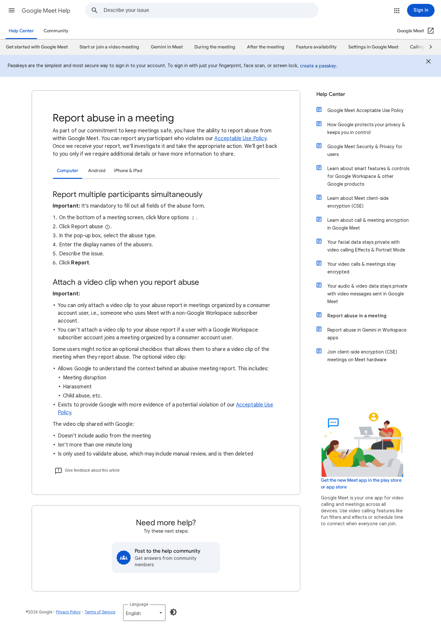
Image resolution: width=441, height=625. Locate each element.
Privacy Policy (68, 612)
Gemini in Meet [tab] (167, 47)
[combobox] (211, 10)
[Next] (428, 47)
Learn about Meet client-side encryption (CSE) (358, 202)
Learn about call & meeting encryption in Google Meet (368, 224)
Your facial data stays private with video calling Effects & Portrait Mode (366, 246)
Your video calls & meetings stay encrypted (361, 268)
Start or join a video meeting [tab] (109, 47)
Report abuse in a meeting (356, 316)
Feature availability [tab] (316, 47)
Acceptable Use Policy (240, 138)
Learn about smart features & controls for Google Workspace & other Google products (368, 176)
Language (139, 604)
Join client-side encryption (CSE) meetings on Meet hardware (362, 356)
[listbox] (144, 612)
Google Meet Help (46, 10)
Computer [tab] (67, 170)
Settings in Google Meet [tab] (373, 47)
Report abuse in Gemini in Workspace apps (366, 334)
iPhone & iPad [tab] (128, 170)
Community (56, 31)
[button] (11, 10)
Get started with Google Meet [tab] (37, 47)
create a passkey (318, 66)
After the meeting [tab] (265, 47)
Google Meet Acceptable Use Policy (365, 110)
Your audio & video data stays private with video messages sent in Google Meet (367, 293)
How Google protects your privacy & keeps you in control (366, 128)
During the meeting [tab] (214, 47)
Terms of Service (100, 612)
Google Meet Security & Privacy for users (364, 150)
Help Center (21, 31)
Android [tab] (97, 170)
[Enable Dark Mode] (173, 612)
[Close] (428, 62)
